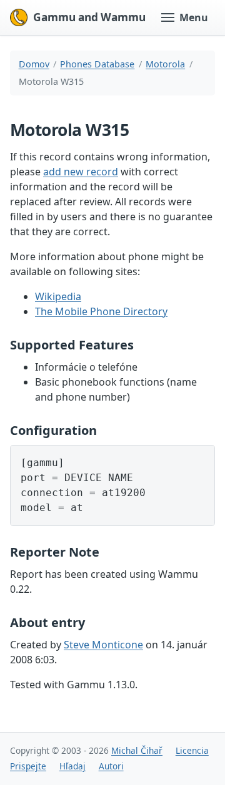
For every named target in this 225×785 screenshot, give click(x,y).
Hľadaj (72, 766)
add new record (80, 171)
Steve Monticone (103, 644)
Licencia (192, 750)
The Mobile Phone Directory (101, 311)
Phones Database (97, 64)
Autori (111, 766)
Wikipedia (58, 296)
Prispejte (28, 766)
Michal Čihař (136, 750)
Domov (34, 64)
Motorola (165, 64)
